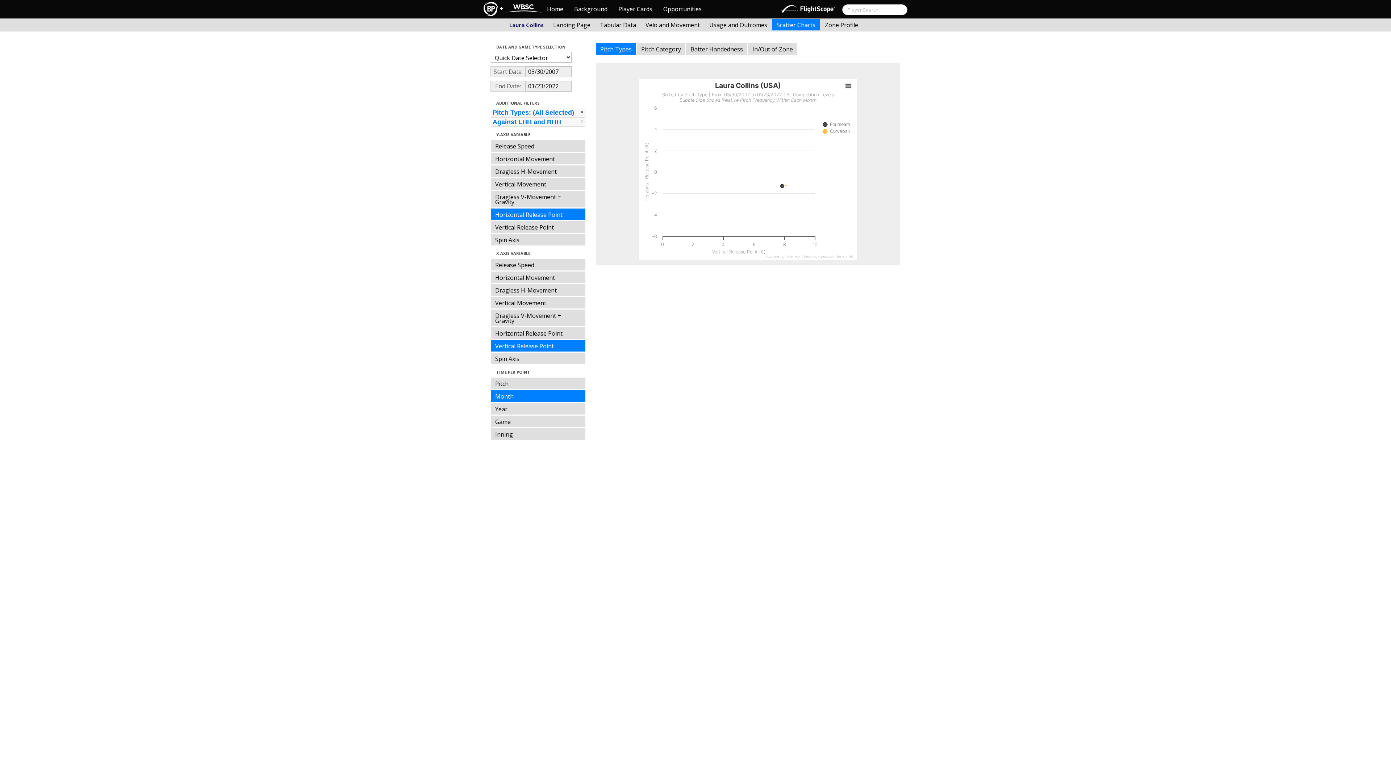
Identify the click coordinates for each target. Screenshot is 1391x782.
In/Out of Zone (772, 49)
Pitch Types (616, 49)
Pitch (502, 384)
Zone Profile (841, 25)
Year (501, 409)
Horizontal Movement (525, 159)
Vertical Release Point (524, 227)
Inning (504, 434)
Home (555, 9)
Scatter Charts (796, 25)
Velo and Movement (673, 25)
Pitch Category (661, 49)
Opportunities (682, 9)
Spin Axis (507, 240)
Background (590, 9)
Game (503, 422)
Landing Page (571, 25)
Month (504, 396)
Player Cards (635, 9)
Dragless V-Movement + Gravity (528, 199)
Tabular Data (618, 25)
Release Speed (514, 146)
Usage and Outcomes (738, 25)
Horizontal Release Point (529, 215)
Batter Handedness (716, 49)
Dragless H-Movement (526, 172)
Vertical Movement (520, 184)
